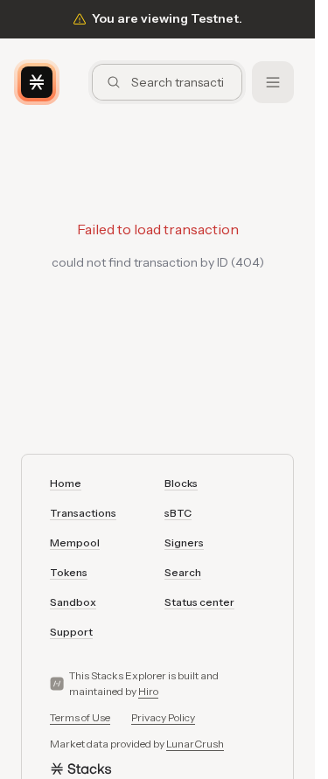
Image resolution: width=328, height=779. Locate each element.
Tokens (68, 572)
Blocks (181, 483)
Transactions (83, 512)
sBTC (178, 512)
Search (182, 572)
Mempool (75, 542)
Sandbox (73, 602)
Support (71, 631)
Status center (199, 602)
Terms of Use (80, 717)
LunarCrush (195, 743)
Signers (184, 542)
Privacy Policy (163, 717)
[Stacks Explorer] (36, 82)
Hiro (148, 691)
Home (65, 483)
